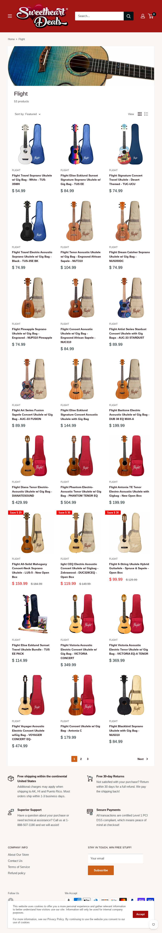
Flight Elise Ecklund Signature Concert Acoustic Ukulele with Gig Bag (79, 414)
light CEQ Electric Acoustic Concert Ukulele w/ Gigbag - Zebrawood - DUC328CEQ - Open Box (79, 570)
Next (141, 759)
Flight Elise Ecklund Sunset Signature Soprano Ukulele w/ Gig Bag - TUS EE (81, 180)
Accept (140, 914)
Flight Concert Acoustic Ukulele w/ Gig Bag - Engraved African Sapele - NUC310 (78, 336)
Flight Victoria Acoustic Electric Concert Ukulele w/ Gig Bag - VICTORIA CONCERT (79, 652)
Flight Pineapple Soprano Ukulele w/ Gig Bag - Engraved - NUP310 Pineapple (32, 333)
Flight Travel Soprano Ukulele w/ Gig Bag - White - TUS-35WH (32, 180)
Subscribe (101, 870)
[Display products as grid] (139, 114)
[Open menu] (10, 16)
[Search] (129, 16)
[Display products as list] (146, 114)
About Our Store (18, 854)
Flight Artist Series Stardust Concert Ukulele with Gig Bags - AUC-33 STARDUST (127, 333)
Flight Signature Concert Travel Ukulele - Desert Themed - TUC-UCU (125, 180)
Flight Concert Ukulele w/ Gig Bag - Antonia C (80, 728)
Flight (16, 170)
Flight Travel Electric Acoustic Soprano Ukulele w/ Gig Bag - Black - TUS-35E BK (32, 256)
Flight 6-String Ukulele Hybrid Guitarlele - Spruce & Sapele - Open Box (129, 568)
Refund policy (16, 873)
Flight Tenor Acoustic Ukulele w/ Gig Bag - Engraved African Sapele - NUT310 (81, 256)
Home (11, 39)
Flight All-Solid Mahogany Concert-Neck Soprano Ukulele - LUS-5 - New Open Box (30, 570)
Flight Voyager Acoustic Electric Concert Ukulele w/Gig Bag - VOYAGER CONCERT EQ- (28, 733)
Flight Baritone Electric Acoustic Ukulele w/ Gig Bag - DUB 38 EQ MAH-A (129, 414)
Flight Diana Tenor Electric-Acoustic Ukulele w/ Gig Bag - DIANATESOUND (32, 491)
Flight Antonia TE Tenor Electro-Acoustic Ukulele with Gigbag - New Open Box (129, 491)
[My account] (143, 16)
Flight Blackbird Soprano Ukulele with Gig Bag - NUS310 (126, 730)
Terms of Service (19, 867)
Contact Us (15, 860)
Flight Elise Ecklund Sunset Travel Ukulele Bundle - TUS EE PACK (31, 649)
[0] (150, 16)
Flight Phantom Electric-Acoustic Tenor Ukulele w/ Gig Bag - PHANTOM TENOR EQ (81, 491)
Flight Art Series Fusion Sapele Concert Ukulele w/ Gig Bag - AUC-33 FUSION (32, 414)
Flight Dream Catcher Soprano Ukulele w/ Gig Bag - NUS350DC (129, 256)
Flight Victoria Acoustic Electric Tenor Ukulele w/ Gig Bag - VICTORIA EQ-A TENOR (128, 649)
